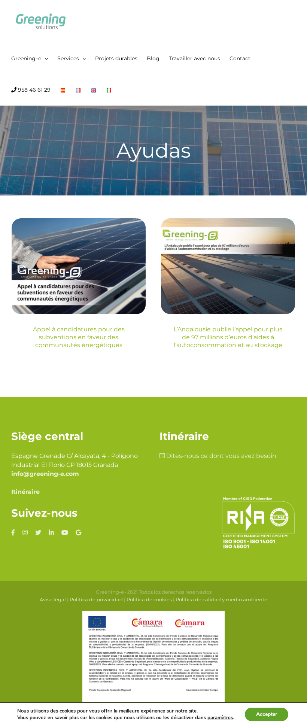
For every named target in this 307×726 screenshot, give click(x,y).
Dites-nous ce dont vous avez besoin (220, 455)
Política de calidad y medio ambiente (221, 599)
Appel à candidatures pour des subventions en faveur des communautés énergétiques (79, 337)
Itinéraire (25, 491)
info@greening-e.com (45, 473)
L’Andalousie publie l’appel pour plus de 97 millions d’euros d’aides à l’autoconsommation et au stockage (228, 337)
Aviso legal (53, 599)
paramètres (220, 717)
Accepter (266, 714)
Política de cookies (149, 599)
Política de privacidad (96, 599)
